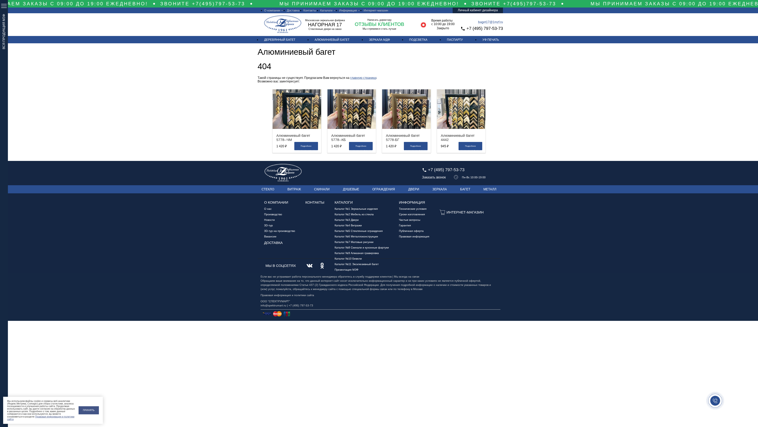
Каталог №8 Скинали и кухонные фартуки (362, 247)
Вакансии (270, 236)
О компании (272, 10)
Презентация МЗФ (346, 269)
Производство (273, 214)
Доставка (293, 10)
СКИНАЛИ (322, 189)
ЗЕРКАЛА (439, 189)
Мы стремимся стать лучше (379, 28)
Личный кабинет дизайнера (478, 10)
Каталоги (326, 10)
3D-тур (268, 225)
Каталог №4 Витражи (348, 225)
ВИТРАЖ (294, 189)
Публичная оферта (411, 230)
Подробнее (306, 146)
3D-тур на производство (279, 230)
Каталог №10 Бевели (348, 258)
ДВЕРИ (413, 189)
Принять (89, 410)
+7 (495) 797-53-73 (484, 28)
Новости (269, 219)
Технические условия (413, 208)
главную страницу (363, 77)
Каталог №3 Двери (347, 219)
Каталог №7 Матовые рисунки (354, 242)
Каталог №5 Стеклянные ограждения (359, 230)
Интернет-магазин (376, 10)
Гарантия (405, 225)
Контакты (309, 10)
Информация (348, 10)
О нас (268, 208)
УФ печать (490, 39)
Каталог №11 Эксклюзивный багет (357, 264)
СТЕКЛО (268, 189)
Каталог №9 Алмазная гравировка (357, 253)
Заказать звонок (434, 177)
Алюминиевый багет (332, 39)
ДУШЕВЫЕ (351, 189)
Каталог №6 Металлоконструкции (356, 236)
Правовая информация (414, 236)
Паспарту (455, 39)
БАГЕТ (465, 189)
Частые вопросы (409, 219)
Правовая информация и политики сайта (40, 418)
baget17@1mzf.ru (490, 22)
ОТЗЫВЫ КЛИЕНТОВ (379, 24)
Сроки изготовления (412, 214)
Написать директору (379, 19)
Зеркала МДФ (379, 39)
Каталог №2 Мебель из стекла (354, 214)
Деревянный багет (279, 39)
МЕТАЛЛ (489, 189)
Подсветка (418, 39)
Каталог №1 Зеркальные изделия (356, 208)
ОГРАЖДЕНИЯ (383, 189)
